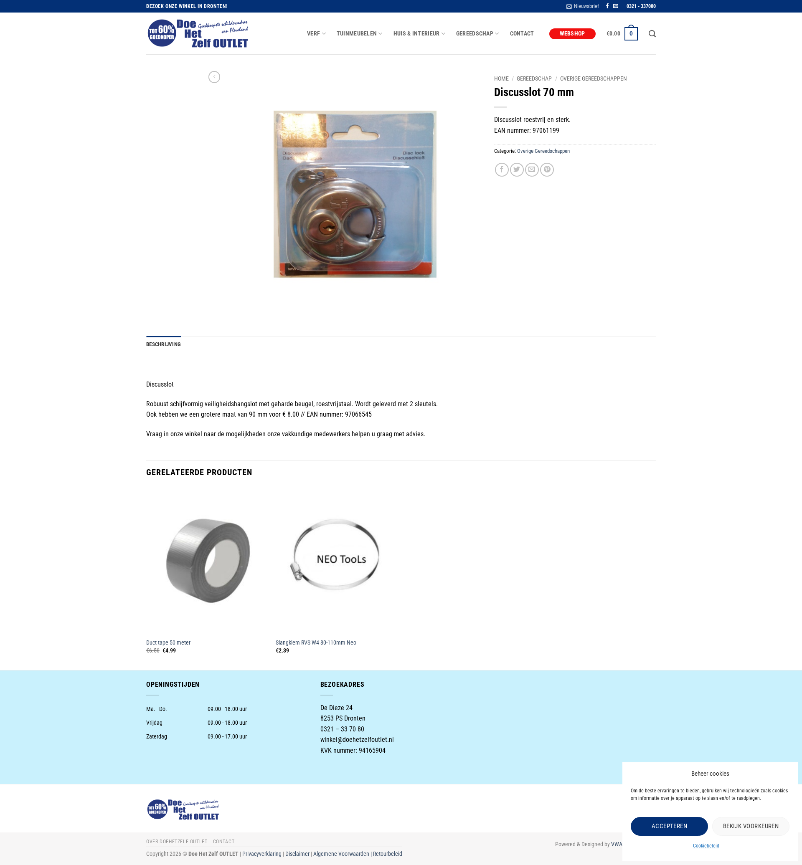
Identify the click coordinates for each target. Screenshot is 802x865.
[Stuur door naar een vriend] (532, 170)
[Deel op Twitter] (517, 170)
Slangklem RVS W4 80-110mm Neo (316, 642)
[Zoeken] (652, 34)
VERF (313, 33)
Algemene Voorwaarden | (343, 853)
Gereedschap (534, 78)
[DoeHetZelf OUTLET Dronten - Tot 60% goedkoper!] (198, 34)
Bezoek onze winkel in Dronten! (186, 6)
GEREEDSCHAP (474, 33)
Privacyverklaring (262, 853)
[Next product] (214, 77)
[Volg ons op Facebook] (607, 6)
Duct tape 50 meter (168, 642)
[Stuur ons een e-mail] (615, 6)
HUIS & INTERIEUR (416, 33)
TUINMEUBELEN (357, 33)
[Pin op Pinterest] (547, 170)
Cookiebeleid (706, 846)
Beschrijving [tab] (163, 344)
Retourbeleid (387, 853)
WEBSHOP (572, 33)
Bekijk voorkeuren (751, 826)
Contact (522, 33)
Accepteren (670, 826)
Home (501, 78)
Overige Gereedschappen (593, 78)
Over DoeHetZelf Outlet (176, 842)
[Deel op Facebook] (502, 170)
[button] (582, 6)
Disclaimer (297, 853)
